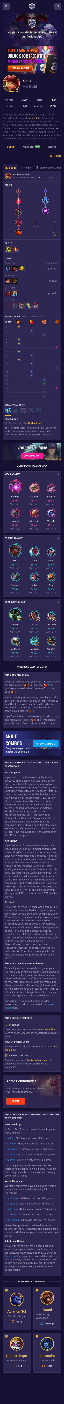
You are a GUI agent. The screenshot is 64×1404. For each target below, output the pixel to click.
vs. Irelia (11, 1160)
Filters (57, 155)
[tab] (11, 147)
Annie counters (13, 1256)
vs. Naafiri (12, 1203)
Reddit (15, 1101)
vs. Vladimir (12, 1220)
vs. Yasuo (11, 1149)
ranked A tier (34, 118)
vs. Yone (11, 1143)
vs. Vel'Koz (12, 1198)
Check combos (45, 743)
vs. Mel (10, 1138)
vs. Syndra (12, 1209)
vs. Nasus (11, 1214)
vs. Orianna (12, 1154)
